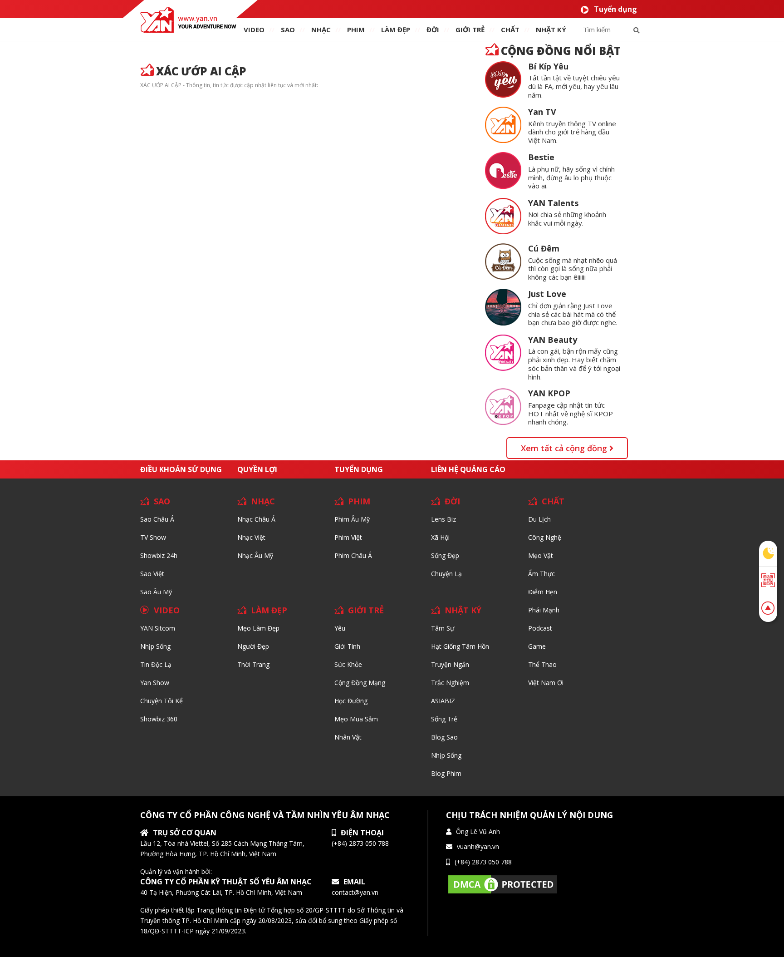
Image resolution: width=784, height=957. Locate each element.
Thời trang (253, 664)
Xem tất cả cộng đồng (565, 448)
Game (537, 646)
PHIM (356, 29)
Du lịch (539, 519)
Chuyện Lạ (446, 573)
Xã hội (440, 537)
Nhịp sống (155, 646)
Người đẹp (253, 646)
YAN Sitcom (157, 628)
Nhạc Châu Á (256, 519)
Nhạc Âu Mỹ (255, 555)
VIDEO (254, 29)
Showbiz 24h (158, 555)
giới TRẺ (470, 29)
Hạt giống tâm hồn (460, 646)
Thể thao (542, 664)
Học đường (351, 700)
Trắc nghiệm (450, 682)
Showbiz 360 (158, 719)
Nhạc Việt (251, 537)
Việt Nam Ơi (546, 682)
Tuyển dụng (615, 9)
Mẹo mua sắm (356, 719)
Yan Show (154, 682)
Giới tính (347, 646)
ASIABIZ (443, 700)
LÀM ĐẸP (269, 610)
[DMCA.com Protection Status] (502, 883)
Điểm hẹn (542, 591)
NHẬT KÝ (463, 610)
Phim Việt (348, 537)
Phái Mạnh (543, 610)
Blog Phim (446, 773)
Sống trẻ (444, 719)
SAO (288, 29)
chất (510, 29)
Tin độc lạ (156, 664)
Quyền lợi (257, 469)
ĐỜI (432, 29)
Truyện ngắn (450, 664)
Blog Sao (444, 737)
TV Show (153, 537)
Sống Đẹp (445, 555)
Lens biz (443, 519)
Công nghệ (544, 537)
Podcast (540, 628)
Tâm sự (442, 628)
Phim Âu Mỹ (352, 519)
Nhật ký (551, 29)
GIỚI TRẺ (366, 610)
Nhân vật (348, 737)
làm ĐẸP (395, 29)
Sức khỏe (348, 664)
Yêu (339, 628)
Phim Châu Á (353, 555)
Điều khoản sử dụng (181, 469)
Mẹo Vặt (540, 555)
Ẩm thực (541, 573)
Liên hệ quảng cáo (468, 469)
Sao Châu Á (157, 519)
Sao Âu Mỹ (156, 591)
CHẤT (553, 501)
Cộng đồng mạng (359, 682)
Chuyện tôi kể (161, 700)
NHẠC (321, 29)
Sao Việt (152, 573)
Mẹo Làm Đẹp (258, 628)
